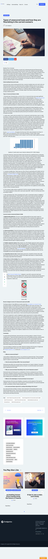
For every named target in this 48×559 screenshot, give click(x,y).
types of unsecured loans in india (20, 399)
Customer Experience (10, 443)
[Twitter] (40, 534)
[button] (6, 492)
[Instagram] (43, 534)
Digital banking (16, 447)
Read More (7, 504)
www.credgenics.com (25, 349)
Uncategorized (9, 461)
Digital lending (6, 15)
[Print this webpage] (5, 284)
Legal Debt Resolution (10, 457)
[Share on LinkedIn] (5, 279)
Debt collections (9, 445)
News (16, 459)
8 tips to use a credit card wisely (13, 495)
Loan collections (9, 459)
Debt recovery (9, 447)
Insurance (8, 455)
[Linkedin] (36, 534)
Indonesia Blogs (9, 451)
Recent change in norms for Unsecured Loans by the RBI (31, 397)
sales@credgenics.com (9, 349)
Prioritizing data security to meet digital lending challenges (35, 496)
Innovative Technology (10, 453)
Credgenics (9, 25)
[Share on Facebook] (5, 274)
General (15, 449)
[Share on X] (5, 277)
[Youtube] (38, 534)
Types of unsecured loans (8, 399)
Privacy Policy (38, 531)
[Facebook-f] (41, 534)
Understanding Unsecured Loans (33, 399)
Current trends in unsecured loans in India (13, 397)
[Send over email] (5, 282)
